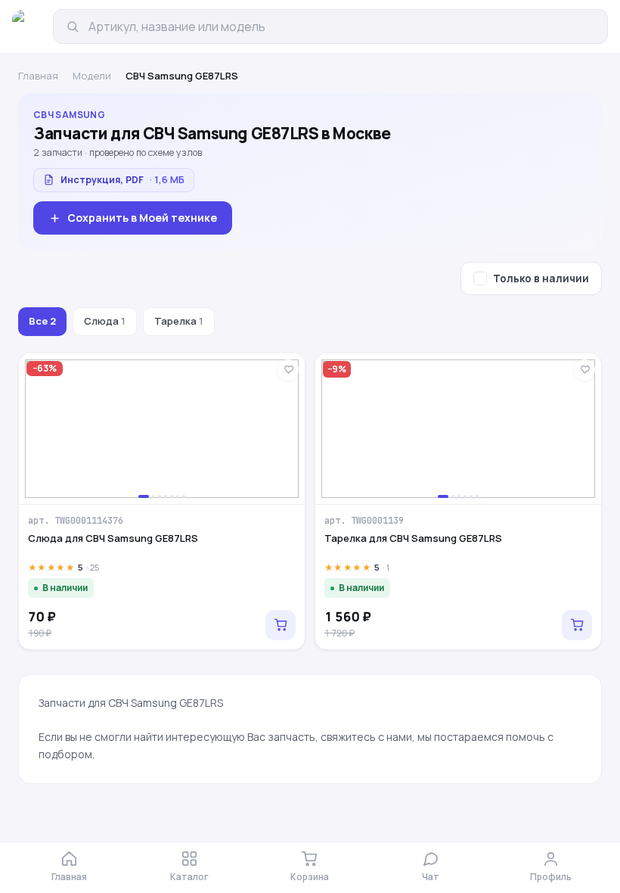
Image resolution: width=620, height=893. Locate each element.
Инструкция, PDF (122, 179)
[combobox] (341, 26)
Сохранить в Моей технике (142, 217)
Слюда (105, 321)
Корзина (309, 876)
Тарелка (178, 321)
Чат (430, 876)
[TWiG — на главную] (28, 26)
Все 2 (42, 321)
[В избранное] (288, 370)
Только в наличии (541, 278)
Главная (38, 75)
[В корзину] (280, 625)
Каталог (189, 876)
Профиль (551, 876)
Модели (92, 75)
